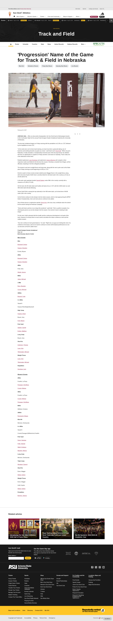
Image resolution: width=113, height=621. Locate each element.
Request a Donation (78, 592)
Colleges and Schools (93, 8)
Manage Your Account (14, 592)
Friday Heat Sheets (47, 66)
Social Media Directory (30, 603)
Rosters (26, 581)
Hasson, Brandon (22, 248)
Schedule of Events (34, 66)
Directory (30, 610)
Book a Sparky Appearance (77, 590)
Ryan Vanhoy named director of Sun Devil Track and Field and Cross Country (56, 535)
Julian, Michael (22, 279)
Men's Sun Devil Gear (46, 582)
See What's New (45, 598)
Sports (26, 575)
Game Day (27, 593)
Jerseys (42, 589)
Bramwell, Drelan (22, 244)
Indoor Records (59, 44)
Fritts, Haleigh (21, 443)
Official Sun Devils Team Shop (47, 579)
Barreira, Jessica (22, 495)
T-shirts (42, 591)
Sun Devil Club (60, 585)
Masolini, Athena (22, 450)
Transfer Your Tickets (14, 587)
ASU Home (77, 8)
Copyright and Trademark (15, 618)
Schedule (25, 44)
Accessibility (27, 618)
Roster (17, 44)
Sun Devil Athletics (21, 13)
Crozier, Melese (22, 388)
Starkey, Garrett (22, 327)
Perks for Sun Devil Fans (80, 587)
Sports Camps (76, 582)
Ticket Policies (12, 585)
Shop (102, 16)
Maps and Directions (94, 584)
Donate (58, 578)
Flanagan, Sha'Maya (23, 385)
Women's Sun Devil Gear (47, 584)
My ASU (84, 8)
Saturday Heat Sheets (62, 66)
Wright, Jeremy (22, 272)
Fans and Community (53, 16)
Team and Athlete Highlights (29, 588)
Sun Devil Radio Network (31, 598)
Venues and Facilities (94, 580)
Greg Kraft (58, 151)
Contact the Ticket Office (15, 597)
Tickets (42, 16)
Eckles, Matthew (22, 331)
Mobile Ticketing (12, 594)
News (49, 44)
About (77, 16)
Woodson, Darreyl (22, 464)
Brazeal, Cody (21, 296)
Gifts (41, 596)
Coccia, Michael (22, 289)
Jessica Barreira (50, 160)
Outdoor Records (72, 44)
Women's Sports (31, 16)
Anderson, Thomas (23, 345)
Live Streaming (28, 596)
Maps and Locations (14, 610)
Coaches (34, 44)
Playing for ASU (29, 600)
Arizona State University (25, 8)
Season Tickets (12, 581)
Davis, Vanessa (22, 440)
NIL (57, 583)
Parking (91, 582)
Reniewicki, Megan (23, 416)
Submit (28, 558)
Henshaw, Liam (22, 369)
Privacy (35, 618)
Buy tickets (94, 16)
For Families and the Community (78, 576)
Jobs (23, 610)
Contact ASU (39, 610)
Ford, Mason (21, 320)
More (82, 44)
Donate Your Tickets (13, 590)
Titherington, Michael (23, 352)
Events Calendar (29, 591)
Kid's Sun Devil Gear (46, 587)
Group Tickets (12, 578)
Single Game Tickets (14, 583)
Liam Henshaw (33, 160)
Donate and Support (62, 575)
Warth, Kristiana (22, 447)
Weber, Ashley (21, 475)
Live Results (75, 66)
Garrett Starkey (40, 180)
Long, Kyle (20, 348)
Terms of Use (43, 618)
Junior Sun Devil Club (79, 584)
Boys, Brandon (22, 286)
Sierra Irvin (44, 202)
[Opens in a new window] (93, 610)
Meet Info (22, 66)
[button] (111, 20)
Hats (41, 593)
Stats (42, 44)
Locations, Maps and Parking (95, 576)
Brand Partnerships (61, 581)
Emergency (52, 618)
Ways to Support (67, 16)
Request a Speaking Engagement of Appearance (78, 596)
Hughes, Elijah (22, 313)
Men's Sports (20, 16)
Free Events (76, 580)
